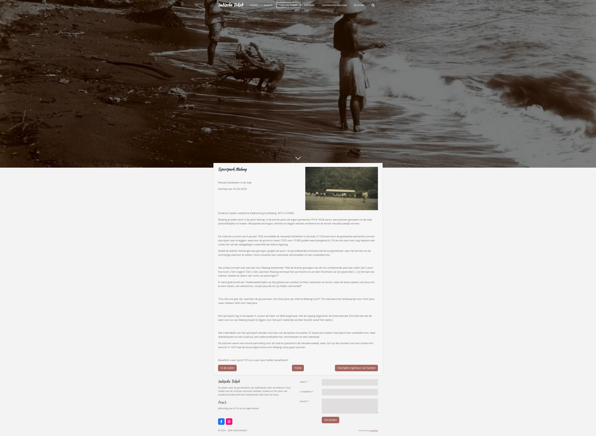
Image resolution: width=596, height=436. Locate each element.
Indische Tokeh (230, 5)
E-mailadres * (307, 391)
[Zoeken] (373, 5)
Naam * (304, 381)
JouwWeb (374, 430)
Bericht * (304, 401)
